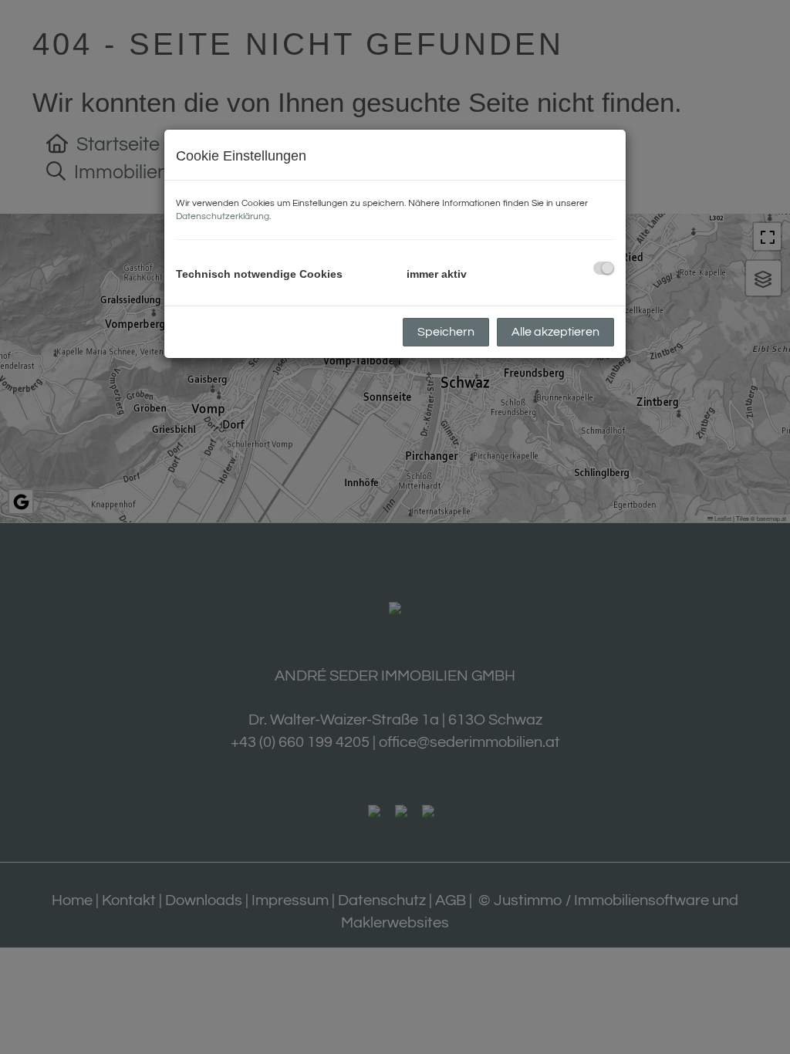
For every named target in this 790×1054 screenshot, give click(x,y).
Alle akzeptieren (555, 332)
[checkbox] (603, 268)
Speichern (445, 332)
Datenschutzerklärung (222, 216)
